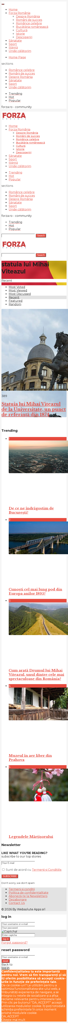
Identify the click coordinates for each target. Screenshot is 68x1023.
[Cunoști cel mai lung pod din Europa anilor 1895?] (38, 552)
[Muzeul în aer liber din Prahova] (38, 719)
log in (6, 939)
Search (41, 235)
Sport (13, 44)
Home (13, 9)
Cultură (21, 30)
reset (5, 961)
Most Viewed (18, 290)
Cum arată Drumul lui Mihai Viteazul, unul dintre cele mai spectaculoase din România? (36, 674)
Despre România (28, 16)
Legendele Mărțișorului (31, 837)
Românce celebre (29, 23)
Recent (14, 297)
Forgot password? (14, 942)
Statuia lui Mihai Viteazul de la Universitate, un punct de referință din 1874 (33, 409)
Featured (15, 301)
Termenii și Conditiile (46, 869)
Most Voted (17, 287)
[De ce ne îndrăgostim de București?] (38, 471)
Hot (11, 176)
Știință (13, 47)
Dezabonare (18, 899)
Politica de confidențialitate (28, 892)
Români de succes (29, 20)
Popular (15, 179)
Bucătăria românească (32, 27)
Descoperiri (24, 37)
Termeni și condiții (22, 889)
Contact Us (17, 903)
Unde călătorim (20, 51)
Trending (15, 172)
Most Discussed (20, 294)
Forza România (19, 13)
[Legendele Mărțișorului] (38, 800)
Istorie (20, 33)
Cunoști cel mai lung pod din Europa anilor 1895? (35, 591)
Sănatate (15, 40)
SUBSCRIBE (10, 876)
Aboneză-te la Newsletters (28, 896)
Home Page (17, 57)
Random (15, 304)
